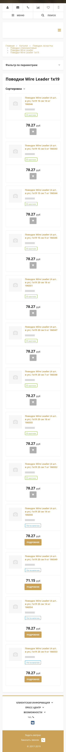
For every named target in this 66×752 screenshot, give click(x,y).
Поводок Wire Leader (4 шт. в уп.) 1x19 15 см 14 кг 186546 (41, 101)
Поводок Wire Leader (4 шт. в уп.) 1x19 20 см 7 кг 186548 (41, 373)
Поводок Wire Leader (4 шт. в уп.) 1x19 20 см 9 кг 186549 (41, 558)
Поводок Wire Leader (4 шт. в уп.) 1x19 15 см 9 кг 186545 (41, 236)
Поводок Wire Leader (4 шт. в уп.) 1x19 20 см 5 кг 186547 (41, 328)
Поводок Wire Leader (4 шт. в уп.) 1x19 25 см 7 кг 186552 (41, 465)
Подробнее (33, 542)
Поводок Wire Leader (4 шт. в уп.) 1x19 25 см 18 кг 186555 (41, 419)
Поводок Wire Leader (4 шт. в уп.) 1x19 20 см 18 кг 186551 (41, 282)
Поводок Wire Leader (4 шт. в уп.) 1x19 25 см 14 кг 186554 (41, 604)
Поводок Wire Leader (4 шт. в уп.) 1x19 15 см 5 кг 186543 (41, 147)
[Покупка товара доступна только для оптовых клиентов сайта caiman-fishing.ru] (33, 131)
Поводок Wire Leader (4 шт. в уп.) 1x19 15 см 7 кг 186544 (41, 191)
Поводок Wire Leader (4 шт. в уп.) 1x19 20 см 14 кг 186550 (41, 511)
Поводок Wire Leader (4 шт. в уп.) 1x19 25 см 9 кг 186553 (41, 650)
